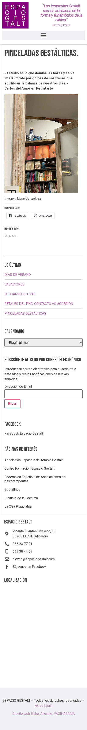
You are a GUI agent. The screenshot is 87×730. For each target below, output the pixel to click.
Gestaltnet (12, 490)
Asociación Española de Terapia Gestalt (33, 460)
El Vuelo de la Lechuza (21, 498)
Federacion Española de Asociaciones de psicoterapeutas (34, 479)
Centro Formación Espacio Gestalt (29, 468)
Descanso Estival (19, 294)
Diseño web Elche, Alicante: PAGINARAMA (43, 714)
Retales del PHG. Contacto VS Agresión (38, 304)
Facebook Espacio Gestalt (23, 433)
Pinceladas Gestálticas (25, 313)
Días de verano (17, 275)
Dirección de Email (18, 387)
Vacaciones (14, 284)
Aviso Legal (43, 706)
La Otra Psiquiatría (18, 506)
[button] (43, 35)
